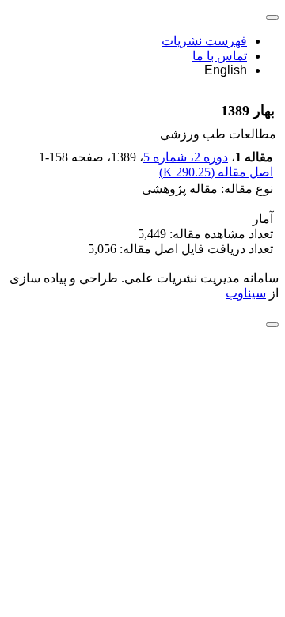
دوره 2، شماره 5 (185, 157)
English (225, 70)
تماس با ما (219, 55)
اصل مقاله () (216, 172)
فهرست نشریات (204, 40)
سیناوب (246, 293)
